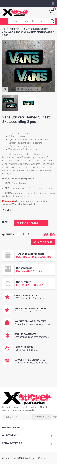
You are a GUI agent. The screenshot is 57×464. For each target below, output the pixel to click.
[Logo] (28, 398)
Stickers (14, 29)
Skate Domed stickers (36, 29)
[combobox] (31, 223)
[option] (10, 103)
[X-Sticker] (15, 12)
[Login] (53, 3)
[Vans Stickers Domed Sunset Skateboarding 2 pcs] (5, 89)
